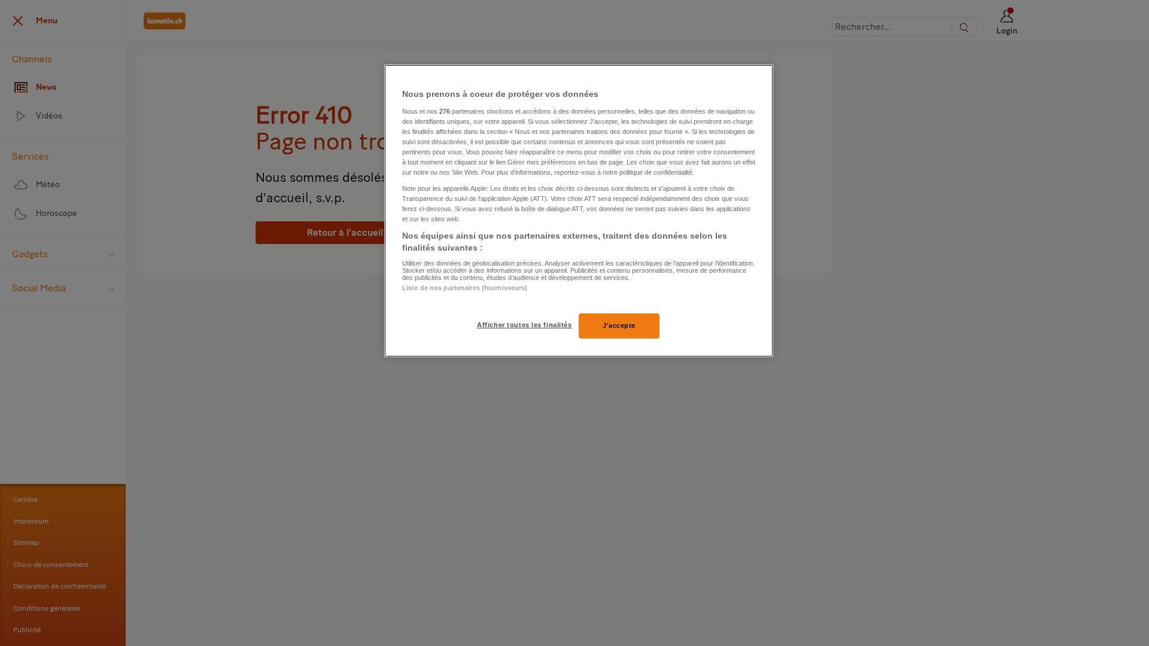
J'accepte (619, 325)
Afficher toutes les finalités (524, 324)
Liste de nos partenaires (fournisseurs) (464, 287)
